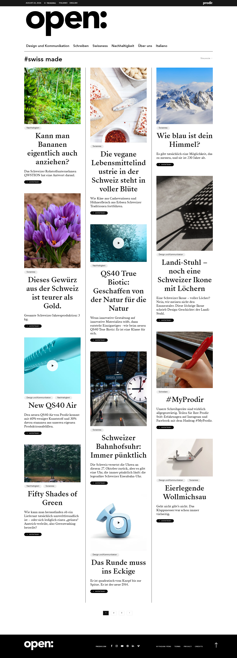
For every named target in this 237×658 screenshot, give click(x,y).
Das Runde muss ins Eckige (118, 567)
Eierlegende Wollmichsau (184, 492)
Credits (199, 647)
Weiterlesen (34, 182)
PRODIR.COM (101, 647)
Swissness (100, 46)
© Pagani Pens (163, 647)
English (73, 3)
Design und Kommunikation (47, 46)
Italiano (63, 3)
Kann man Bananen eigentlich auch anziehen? (52, 148)
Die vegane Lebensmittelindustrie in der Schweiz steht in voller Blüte (118, 171)
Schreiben (81, 46)
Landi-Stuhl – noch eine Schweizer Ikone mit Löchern (185, 275)
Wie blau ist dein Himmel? (185, 140)
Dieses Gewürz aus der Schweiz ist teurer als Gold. (52, 292)
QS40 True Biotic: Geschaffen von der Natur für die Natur (118, 291)
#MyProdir (185, 399)
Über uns (145, 46)
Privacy (188, 647)
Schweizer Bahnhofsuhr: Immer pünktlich (118, 446)
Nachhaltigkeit (123, 46)
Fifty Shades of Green (52, 498)
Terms (177, 647)
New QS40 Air (52, 405)
